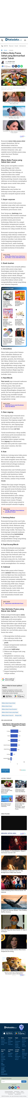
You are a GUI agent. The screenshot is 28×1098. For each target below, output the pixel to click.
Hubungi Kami (18, 1094)
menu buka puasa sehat (16, 141)
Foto (23, 1056)
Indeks (2, 1064)
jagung (7, 441)
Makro (9, 1039)
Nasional (11, 46)
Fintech (16, 1042)
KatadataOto (4, 1074)
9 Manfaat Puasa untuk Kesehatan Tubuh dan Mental (14, 405)
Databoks (3, 1071)
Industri (16, 46)
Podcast (24, 1057)
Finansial (10, 1037)
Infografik (10, 1053)
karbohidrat (19, 534)
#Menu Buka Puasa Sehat (8, 703)
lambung (15, 213)
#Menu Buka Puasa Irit (7, 715)
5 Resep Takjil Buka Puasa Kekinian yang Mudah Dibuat (14, 511)
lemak (3, 481)
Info (2, 1063)
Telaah (16, 1053)
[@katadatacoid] (18, 1087)
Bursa (9, 1042)
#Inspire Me (18, 715)
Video (23, 1049)
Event (2, 1072)
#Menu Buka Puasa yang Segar (10, 712)
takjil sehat (15, 649)
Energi (2, 1044)
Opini (16, 1054)
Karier (22, 1091)
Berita (5, 50)
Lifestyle (11, 50)
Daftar (24, 1081)
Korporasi (10, 1044)
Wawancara (17, 1056)
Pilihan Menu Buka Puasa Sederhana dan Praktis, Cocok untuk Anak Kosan (15, 256)
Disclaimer (10, 1094)
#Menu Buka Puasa (7, 706)
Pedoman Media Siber (10, 1092)
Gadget (17, 1046)
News (23, 1051)
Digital (16, 1037)
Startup (16, 1044)
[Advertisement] (14, 1006)
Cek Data (10, 1056)
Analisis (10, 1054)
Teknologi (17, 1047)
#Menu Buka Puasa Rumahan (9, 709)
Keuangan (10, 1041)
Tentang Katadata (9, 1091)
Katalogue (24, 1054)
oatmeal (8, 573)
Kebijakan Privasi (20, 1092)
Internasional (22, 46)
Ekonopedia (25, 1037)
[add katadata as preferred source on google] (14, 679)
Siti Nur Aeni (11, 61)
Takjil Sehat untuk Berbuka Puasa (14, 603)
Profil (23, 1042)
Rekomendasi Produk (7, 288)
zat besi (17, 429)
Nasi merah (5, 381)
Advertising (16, 1091)
